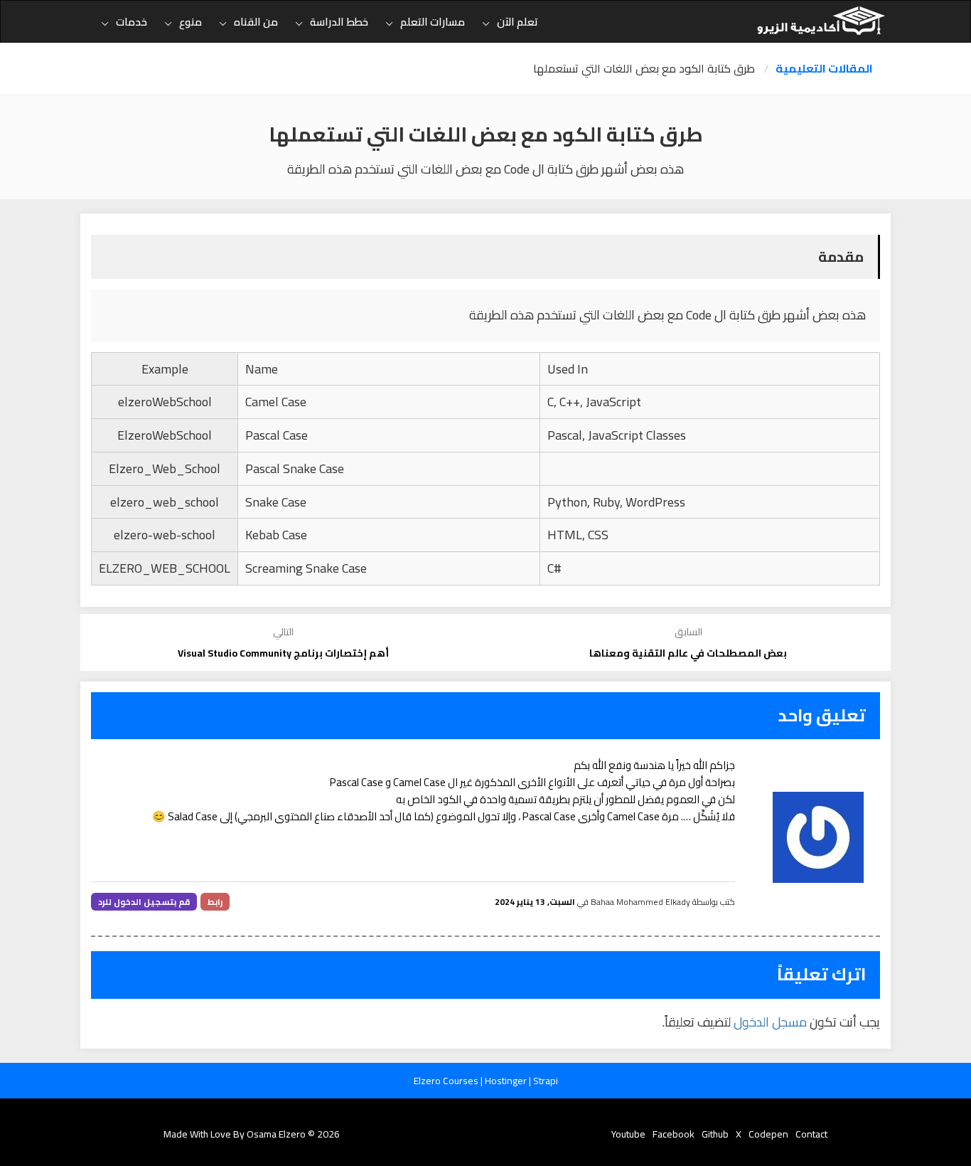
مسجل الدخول (770, 1022)
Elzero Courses (447, 1080)
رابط (215, 902)
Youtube (628, 1134)
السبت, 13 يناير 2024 (535, 902)
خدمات (131, 21)
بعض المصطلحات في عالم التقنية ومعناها (688, 653)
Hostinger (507, 1080)
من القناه (256, 21)
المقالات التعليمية (824, 68)
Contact (811, 1134)
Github (715, 1134)
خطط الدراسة (339, 21)
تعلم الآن (517, 21)
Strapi (545, 1080)
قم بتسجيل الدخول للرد (144, 902)
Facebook (673, 1134)
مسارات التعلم (432, 21)
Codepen (768, 1134)
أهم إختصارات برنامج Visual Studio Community (283, 653)
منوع (190, 21)
